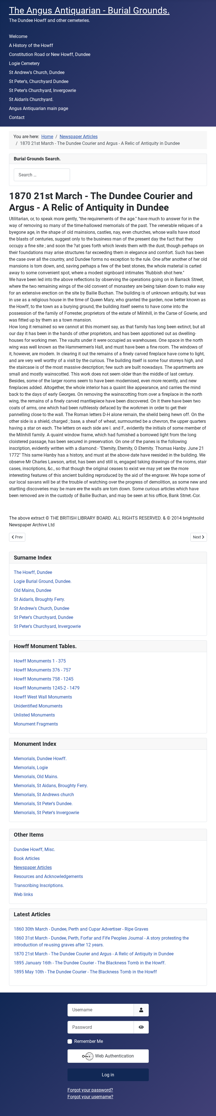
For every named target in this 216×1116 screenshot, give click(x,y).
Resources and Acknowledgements (48, 876)
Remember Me (88, 1041)
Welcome (18, 36)
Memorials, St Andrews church (44, 794)
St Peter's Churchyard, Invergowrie (42, 90)
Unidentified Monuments (38, 706)
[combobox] (42, 175)
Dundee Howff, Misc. (34, 849)
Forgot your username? (90, 1096)
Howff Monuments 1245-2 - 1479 (47, 688)
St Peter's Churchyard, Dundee (43, 617)
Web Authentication (114, 1056)
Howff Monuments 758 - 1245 (43, 679)
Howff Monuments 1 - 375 (40, 661)
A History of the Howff (31, 45)
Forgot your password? (90, 1090)
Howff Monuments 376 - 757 (42, 670)
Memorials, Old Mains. (36, 776)
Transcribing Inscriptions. (39, 885)
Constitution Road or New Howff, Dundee (49, 54)
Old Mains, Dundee (32, 590)
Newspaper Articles (33, 867)
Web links (23, 894)
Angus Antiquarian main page (38, 108)
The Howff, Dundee (33, 572)
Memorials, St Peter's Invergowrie (46, 812)
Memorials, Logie (31, 767)
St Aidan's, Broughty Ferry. (39, 599)
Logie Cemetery (24, 63)
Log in (108, 1074)
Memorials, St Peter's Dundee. (43, 803)
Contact (16, 117)
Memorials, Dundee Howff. (40, 758)
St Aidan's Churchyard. (31, 99)
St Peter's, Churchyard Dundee (38, 81)
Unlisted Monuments (34, 715)
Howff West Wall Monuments (43, 697)
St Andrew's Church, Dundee (36, 72)
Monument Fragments (36, 724)
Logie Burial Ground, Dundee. (42, 581)
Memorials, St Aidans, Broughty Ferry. (51, 785)
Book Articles (27, 858)
